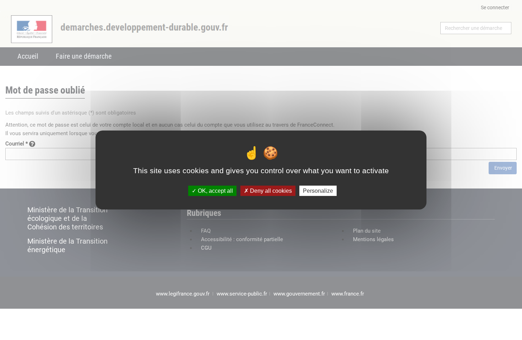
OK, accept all (214, 191)
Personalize (318, 191)
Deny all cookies (270, 191)
